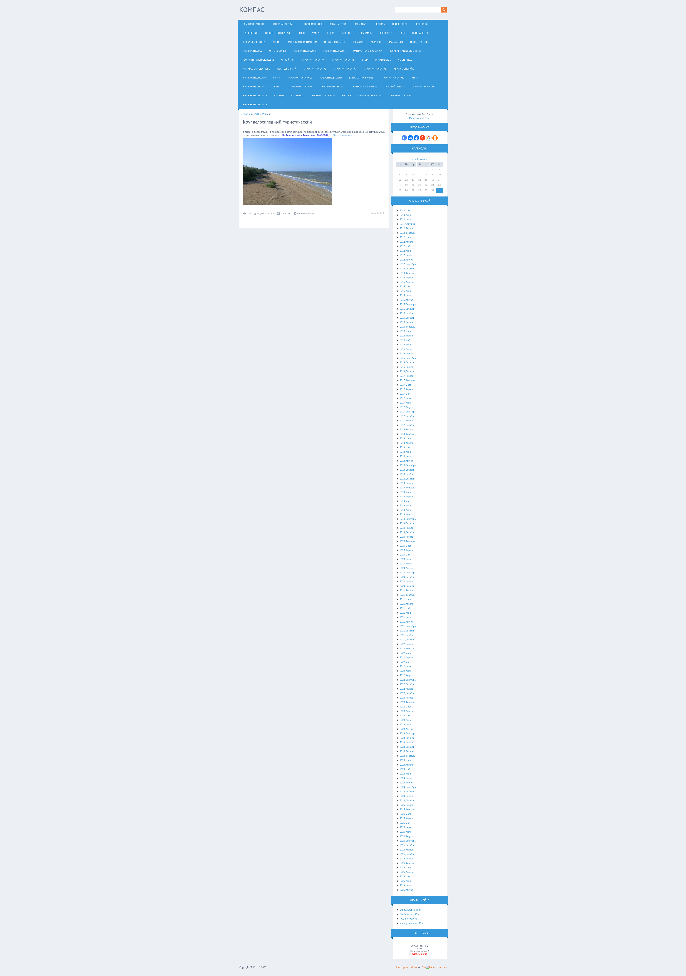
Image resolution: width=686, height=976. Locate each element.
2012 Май (405, 246)
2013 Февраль (407, 273)
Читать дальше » (342, 135)
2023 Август (406, 729)
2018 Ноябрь (406, 474)
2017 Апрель (407, 389)
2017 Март (405, 384)
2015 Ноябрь (406, 313)
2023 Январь (406, 697)
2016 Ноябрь (406, 367)
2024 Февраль (407, 755)
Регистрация (416, 118)
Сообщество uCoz (409, 914)
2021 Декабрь (407, 639)
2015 (256, 114)
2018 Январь (406, 429)
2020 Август (406, 568)
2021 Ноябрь (406, 635)
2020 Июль (406, 563)
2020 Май (405, 554)
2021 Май (405, 608)
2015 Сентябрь (408, 304)
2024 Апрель (407, 764)
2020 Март (405, 545)
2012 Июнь (405, 250)
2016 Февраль (407, 326)
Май (264, 114)
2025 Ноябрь (406, 849)
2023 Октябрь (407, 738)
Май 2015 (420, 159)
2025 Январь (406, 805)
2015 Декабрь (407, 317)
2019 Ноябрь (406, 528)
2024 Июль (406, 778)
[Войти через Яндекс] (422, 138)
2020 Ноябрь (406, 581)
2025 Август (406, 836)
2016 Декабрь (407, 371)
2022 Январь (406, 644)
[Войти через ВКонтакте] (410, 138)
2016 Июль (406, 349)
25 (400, 190)
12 (406, 180)
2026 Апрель (407, 872)
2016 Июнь (405, 344)
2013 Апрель (407, 277)
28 (419, 190)
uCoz (423, 967)
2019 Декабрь (407, 532)
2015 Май (405, 286)
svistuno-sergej (419, 954)
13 (413, 180)
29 (426, 190)
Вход (427, 118)
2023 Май (405, 715)
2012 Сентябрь (408, 264)
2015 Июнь (405, 291)
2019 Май (405, 501)
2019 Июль (406, 510)
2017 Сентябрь (408, 411)
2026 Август (406, 890)
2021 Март (405, 599)
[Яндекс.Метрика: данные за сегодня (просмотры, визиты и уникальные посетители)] (436, 967)
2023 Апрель (407, 711)
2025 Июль (406, 831)
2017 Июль (406, 402)
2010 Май (405, 210)
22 (426, 185)
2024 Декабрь (407, 800)
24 (439, 185)
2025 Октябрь (407, 845)
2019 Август (406, 514)
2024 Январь (406, 751)
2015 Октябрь (407, 309)
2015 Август (406, 300)
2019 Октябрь (407, 523)
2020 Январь (406, 536)
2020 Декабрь (407, 586)
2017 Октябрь (407, 416)
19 (406, 185)
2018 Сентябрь (408, 465)
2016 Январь (406, 322)
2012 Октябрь (407, 268)
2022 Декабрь (407, 693)
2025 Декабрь (407, 854)
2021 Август (406, 621)
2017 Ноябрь (406, 420)
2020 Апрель (407, 550)
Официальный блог (410, 909)
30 (432, 190)
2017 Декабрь (407, 425)
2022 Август (406, 675)
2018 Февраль (407, 434)
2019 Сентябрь (408, 519)
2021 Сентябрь (408, 626)
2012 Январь (406, 228)
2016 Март (405, 331)
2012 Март (405, 237)
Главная (247, 114)
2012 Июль (406, 255)
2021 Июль (406, 617)
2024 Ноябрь (406, 796)
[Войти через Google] (429, 138)
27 (413, 190)
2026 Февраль (407, 863)
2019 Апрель (407, 496)
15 (426, 180)
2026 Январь (406, 858)
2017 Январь (406, 376)
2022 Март (405, 653)
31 (439, 190)
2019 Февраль (407, 487)
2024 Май (405, 769)
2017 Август (406, 407)
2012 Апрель (407, 241)
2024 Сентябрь (408, 787)
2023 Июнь (405, 720)
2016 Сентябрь (408, 358)
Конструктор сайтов (406, 967)
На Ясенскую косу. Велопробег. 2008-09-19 (305, 135)
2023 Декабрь (407, 747)
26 (406, 190)
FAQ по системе (408, 918)
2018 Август (406, 460)
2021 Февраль (407, 595)
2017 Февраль (407, 380)
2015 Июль (406, 295)
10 (439, 174)
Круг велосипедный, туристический (277, 122)
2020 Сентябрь (408, 572)
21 (419, 185)
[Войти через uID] (404, 138)
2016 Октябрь (407, 362)
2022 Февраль (407, 648)
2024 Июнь (405, 773)
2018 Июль (406, 456)
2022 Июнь (405, 666)
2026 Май (405, 876)
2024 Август (406, 782)
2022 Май (405, 662)
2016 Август (406, 353)
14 (419, 180)
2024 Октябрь (407, 791)
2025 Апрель (407, 818)
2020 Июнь (405, 559)
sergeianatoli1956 (265, 213)
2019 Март (405, 492)
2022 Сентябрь (408, 679)
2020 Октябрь (407, 577)
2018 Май (405, 447)
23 (432, 185)
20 (413, 185)
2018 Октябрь (407, 469)
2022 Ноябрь (406, 688)
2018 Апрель (407, 443)
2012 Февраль (407, 233)
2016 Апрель (407, 335)
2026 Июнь (405, 881)
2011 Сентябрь (408, 224)
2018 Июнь (405, 452)
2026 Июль (406, 885)
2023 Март (405, 706)
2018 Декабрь (407, 478)
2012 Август (406, 259)
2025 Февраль (407, 809)
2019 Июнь (405, 505)
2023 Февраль (407, 702)
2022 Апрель (407, 657)
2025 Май (405, 823)
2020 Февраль (407, 541)
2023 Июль (406, 724)
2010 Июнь (405, 215)
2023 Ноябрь (406, 742)
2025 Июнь (405, 827)
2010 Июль (406, 219)
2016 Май (405, 340)
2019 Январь (406, 483)
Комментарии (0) (305, 213)
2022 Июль (406, 671)
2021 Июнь (405, 612)
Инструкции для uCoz (411, 923)
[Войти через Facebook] (416, 138)
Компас (251, 9)
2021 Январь (406, 590)
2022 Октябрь (407, 684)
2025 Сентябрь (408, 840)
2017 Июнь (405, 398)
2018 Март (405, 438)
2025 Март (405, 814)
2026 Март (405, 867)
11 (400, 180)
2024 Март (405, 760)
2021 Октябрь (407, 630)
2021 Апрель (407, 604)
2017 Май (405, 393)
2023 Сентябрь (408, 733)
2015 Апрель (407, 282)
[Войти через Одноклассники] (435, 138)
